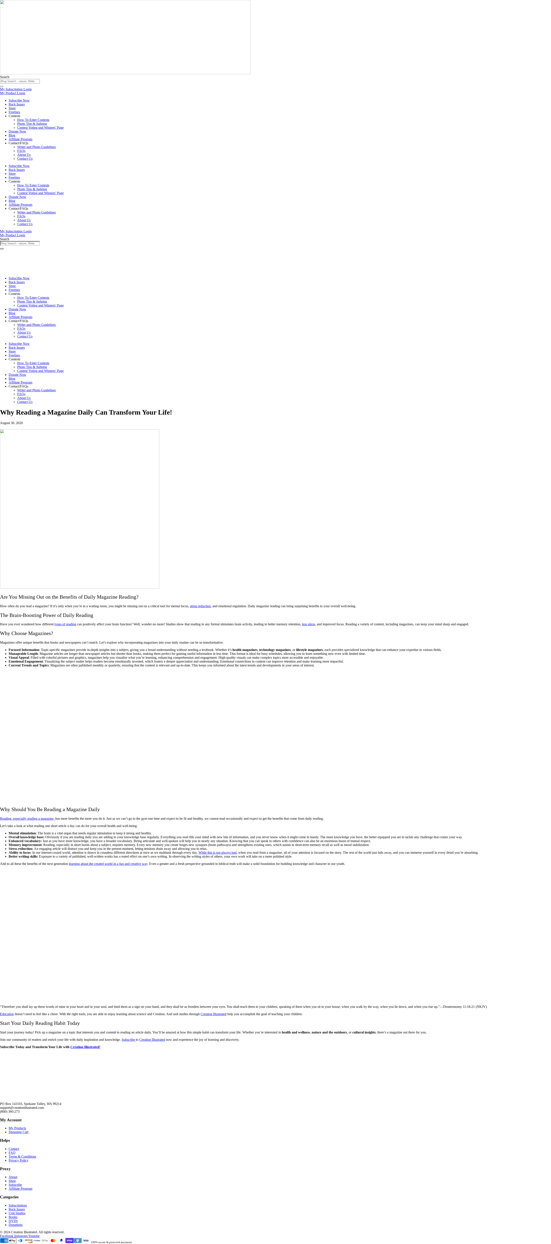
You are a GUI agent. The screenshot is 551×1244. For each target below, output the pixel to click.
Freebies (14, 112)
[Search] (1, 86)
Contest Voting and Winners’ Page (40, 127)
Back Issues (17, 104)
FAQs (21, 151)
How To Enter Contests (33, 120)
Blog (12, 135)
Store (12, 108)
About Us (24, 154)
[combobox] (20, 81)
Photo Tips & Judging (32, 123)
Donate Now (17, 131)
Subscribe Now (19, 100)
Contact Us (25, 158)
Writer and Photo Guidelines (36, 147)
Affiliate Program (20, 139)
